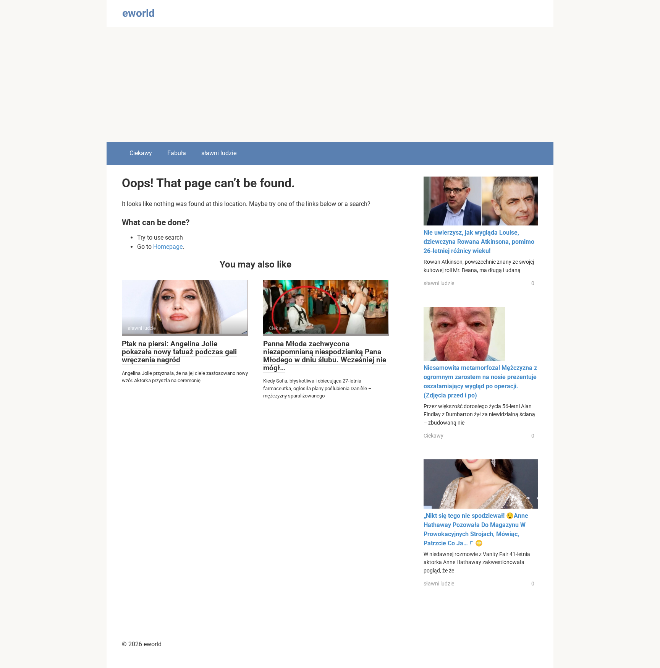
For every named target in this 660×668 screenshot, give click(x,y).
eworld (138, 13)
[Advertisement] (330, 84)
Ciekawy (140, 153)
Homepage (168, 246)
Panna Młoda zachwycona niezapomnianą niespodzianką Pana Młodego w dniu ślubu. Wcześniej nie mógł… (324, 355)
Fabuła (176, 153)
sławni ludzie (218, 153)
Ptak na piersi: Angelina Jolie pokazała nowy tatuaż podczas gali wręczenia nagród (179, 351)
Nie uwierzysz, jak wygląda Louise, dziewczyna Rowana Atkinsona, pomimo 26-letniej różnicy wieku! (479, 242)
